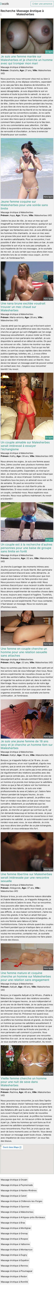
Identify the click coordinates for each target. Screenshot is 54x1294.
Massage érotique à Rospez (14, 1238)
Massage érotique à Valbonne (15, 1244)
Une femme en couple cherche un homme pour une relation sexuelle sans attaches (24, 652)
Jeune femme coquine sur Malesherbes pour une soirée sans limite (24, 205)
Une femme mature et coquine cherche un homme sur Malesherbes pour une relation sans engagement (26, 976)
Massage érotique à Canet (13, 1195)
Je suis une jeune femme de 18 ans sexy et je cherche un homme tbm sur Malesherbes (27, 745)
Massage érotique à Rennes (14, 1265)
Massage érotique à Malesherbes (17, 1212)
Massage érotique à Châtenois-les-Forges (21, 1201)
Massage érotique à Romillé (14, 1281)
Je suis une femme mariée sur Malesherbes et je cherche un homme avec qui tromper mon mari (27, 60)
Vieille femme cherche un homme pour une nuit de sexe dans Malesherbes (24, 1082)
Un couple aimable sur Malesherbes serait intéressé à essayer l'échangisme (25, 446)
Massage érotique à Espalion (15, 1260)
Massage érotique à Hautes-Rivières (19, 1190)
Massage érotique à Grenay (14, 1233)
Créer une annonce (42, 3)
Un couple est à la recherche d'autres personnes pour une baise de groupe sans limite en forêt (26, 548)
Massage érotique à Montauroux (16, 1249)
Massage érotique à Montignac (16, 1228)
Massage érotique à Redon (14, 1276)
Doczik (4, 3)
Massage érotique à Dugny (14, 1255)
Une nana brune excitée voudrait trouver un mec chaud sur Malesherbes (23, 307)
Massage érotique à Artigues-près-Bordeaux (23, 1217)
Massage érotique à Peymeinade (17, 1185)
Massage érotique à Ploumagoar (16, 1271)
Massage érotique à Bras (13, 1222)
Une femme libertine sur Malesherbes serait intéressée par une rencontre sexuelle (26, 877)
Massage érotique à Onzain (14, 1179)
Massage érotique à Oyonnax (15, 1206)
